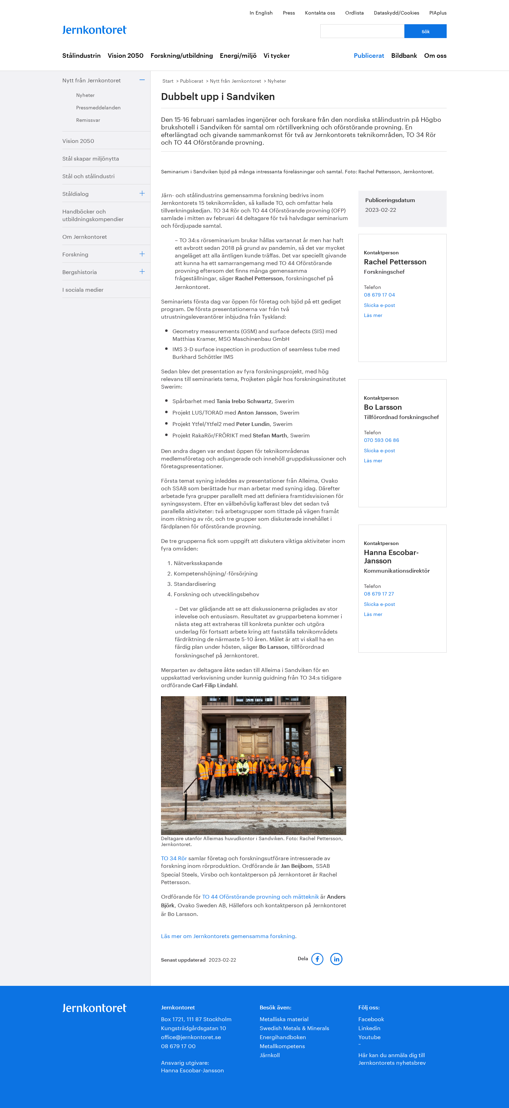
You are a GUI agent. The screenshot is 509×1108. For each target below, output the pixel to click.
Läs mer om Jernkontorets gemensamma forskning (228, 935)
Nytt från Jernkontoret (91, 79)
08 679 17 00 (178, 1045)
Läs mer (385, 314)
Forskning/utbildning (182, 56)
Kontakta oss (320, 12)
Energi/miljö (238, 56)
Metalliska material (284, 1018)
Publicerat (369, 56)
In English (261, 12)
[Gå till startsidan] (94, 28)
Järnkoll (270, 1054)
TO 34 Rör (174, 857)
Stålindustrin (81, 56)
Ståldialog (75, 193)
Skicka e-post (379, 304)
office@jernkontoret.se (191, 1036)
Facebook (371, 1018)
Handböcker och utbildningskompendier (93, 214)
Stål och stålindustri (88, 175)
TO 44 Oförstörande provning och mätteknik (260, 895)
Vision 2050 (126, 56)
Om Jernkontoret (84, 235)
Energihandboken (283, 1036)
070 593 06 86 (381, 439)
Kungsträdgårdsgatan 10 (193, 1027)
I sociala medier (83, 288)
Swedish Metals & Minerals (294, 1027)
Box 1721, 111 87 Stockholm (196, 1018)
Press (289, 12)
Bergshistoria (79, 271)
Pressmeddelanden (98, 107)
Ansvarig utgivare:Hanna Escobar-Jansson (192, 1065)
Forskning (75, 253)
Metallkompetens (282, 1045)
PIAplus (438, 12)
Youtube (369, 1036)
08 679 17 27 (379, 593)
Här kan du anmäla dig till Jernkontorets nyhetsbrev (392, 1058)
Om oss (435, 56)
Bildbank (404, 56)
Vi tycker (277, 56)
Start (167, 80)
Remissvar (88, 119)
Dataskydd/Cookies (396, 12)
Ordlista (354, 12)
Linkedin (369, 1027)
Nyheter (85, 94)
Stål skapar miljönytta (90, 157)
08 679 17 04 (379, 294)
